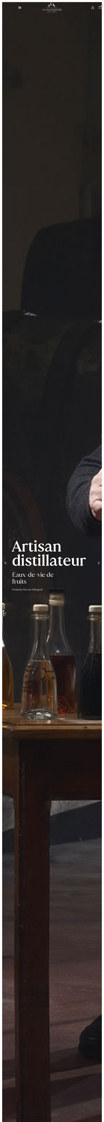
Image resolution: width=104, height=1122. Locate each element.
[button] (19, 7)
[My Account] (92, 7)
